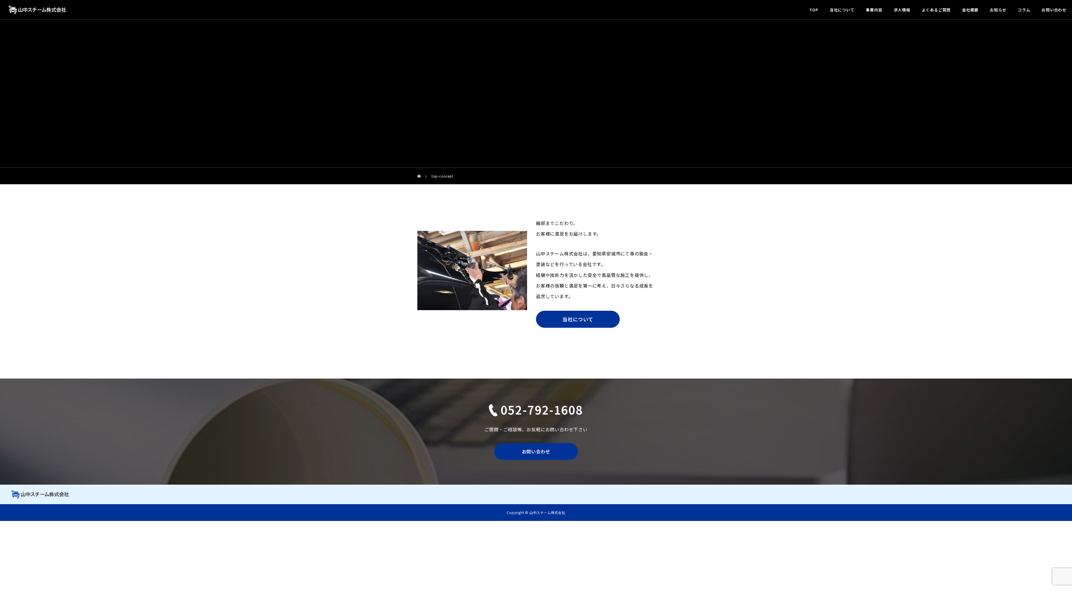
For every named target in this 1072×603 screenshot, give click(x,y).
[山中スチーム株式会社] (37, 9)
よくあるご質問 (936, 10)
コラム (1024, 10)
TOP (813, 10)
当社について (842, 10)
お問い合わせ (1054, 10)
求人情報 (902, 10)
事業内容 (874, 10)
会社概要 (970, 10)
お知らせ (998, 10)
